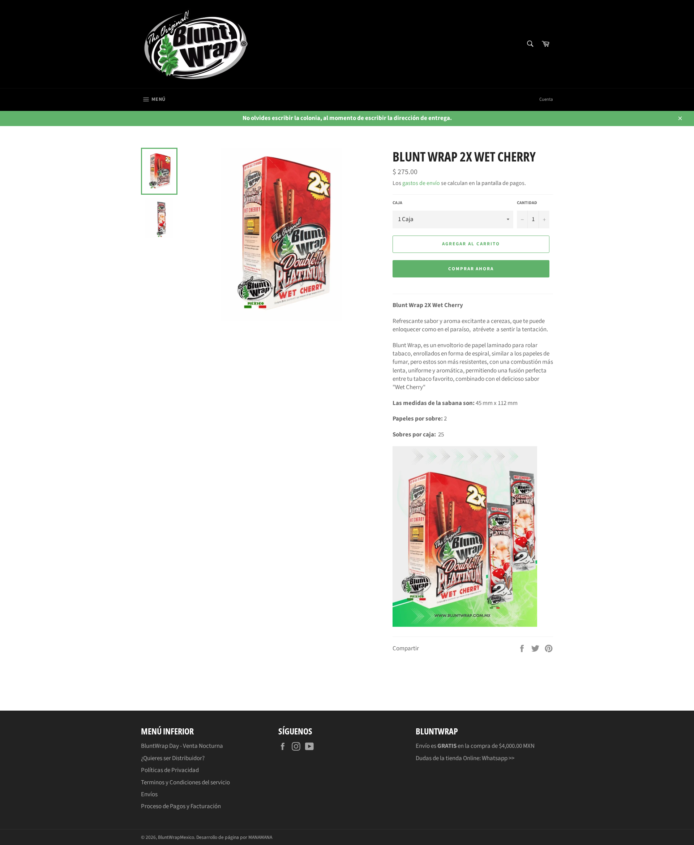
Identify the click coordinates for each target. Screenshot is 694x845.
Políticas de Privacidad (170, 770)
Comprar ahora (471, 269)
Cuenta (546, 99)
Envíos (149, 794)
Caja (397, 203)
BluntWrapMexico (176, 837)
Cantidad (527, 203)
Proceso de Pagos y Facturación (181, 806)
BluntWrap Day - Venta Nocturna (182, 746)
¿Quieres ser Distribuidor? (173, 758)
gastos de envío (421, 183)
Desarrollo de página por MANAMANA (234, 837)
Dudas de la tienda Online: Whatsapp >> (465, 758)
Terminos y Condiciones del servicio (185, 782)
